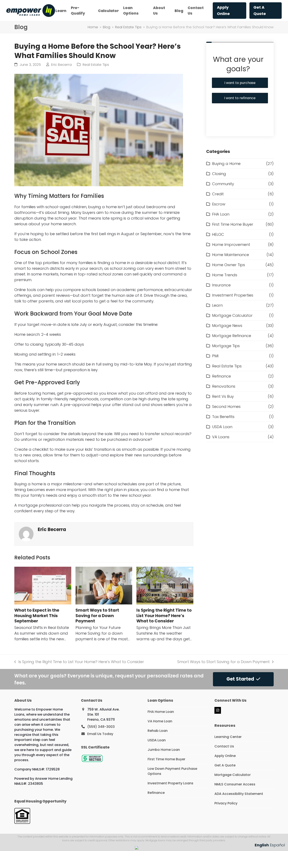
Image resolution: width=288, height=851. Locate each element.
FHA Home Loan (161, 711)
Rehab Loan (158, 730)
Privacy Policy (225, 803)
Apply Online (225, 755)
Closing (219, 173)
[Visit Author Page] (26, 533)
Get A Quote (225, 765)
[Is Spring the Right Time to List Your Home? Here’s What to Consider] (164, 585)
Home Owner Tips (228, 264)
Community (223, 183)
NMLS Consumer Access (234, 784)
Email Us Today (100, 733)
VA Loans (220, 437)
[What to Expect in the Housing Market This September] (42, 585)
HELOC (218, 234)
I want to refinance (240, 98)
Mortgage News (227, 325)
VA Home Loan (160, 721)
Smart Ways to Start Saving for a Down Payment (97, 615)
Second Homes (226, 406)
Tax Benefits (223, 416)
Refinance (221, 376)
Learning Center (228, 736)
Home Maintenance (230, 254)
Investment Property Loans (170, 783)
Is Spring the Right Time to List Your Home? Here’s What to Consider (164, 615)
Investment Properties (232, 295)
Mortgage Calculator (232, 315)
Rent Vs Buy (223, 396)
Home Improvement (231, 244)
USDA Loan (222, 426)
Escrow (218, 204)
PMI (215, 356)
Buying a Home (226, 163)
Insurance (221, 285)
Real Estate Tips (96, 64)
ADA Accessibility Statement (238, 793)
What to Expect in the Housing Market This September (36, 615)
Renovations (223, 386)
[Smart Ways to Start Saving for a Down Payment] (103, 585)
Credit (218, 194)
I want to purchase (240, 82)
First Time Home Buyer (232, 224)
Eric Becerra (61, 64)
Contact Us (224, 746)
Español (277, 845)
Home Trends (224, 275)
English (262, 845)
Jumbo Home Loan (164, 749)
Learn (217, 305)
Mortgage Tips (226, 345)
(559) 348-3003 (101, 726)
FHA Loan (220, 214)
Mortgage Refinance (231, 335)
